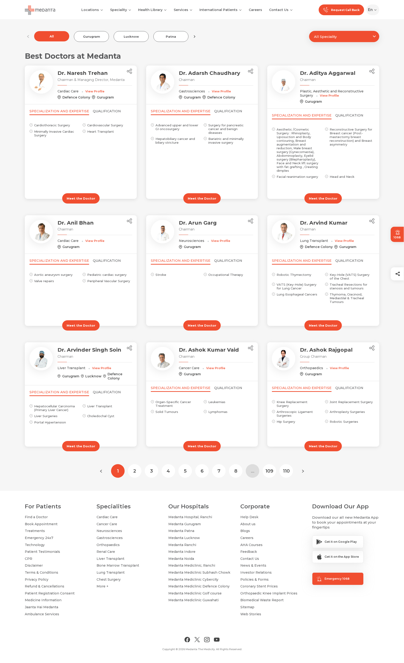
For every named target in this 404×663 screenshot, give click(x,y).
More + (102, 586)
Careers (255, 10)
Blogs (245, 531)
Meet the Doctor (81, 198)
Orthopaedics (108, 545)
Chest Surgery (109, 579)
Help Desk (249, 517)
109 (269, 471)
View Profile (95, 91)
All (52, 36)
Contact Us (279, 10)
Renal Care (106, 552)
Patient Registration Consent (50, 593)
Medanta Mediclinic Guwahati (193, 600)
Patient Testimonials (42, 552)
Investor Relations (256, 572)
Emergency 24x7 (39, 538)
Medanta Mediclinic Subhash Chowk (199, 572)
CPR (28, 559)
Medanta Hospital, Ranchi (190, 517)
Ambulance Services (42, 614)
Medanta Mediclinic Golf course (195, 593)
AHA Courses (251, 545)
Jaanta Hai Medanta (41, 607)
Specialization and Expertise (59, 111)
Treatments (35, 531)
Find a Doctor (36, 517)
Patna (171, 36)
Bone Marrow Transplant (118, 565)
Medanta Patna (181, 531)
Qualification (107, 111)
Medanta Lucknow (184, 538)
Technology (35, 545)
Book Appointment (41, 524)
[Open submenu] (129, 9)
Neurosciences (109, 531)
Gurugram (91, 36)
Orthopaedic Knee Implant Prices (268, 593)
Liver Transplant (110, 559)
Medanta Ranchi (182, 545)
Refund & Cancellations (44, 586)
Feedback (248, 552)
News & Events (253, 565)
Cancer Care (107, 524)
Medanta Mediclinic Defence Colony (199, 586)
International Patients (218, 10)
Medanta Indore (181, 552)
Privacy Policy (36, 579)
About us (248, 524)
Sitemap (247, 607)
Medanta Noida (181, 559)
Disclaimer (34, 565)
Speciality (118, 10)
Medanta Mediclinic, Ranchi (191, 565)
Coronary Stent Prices (259, 586)
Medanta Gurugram (184, 524)
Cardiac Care (107, 517)
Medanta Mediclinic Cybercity (193, 579)
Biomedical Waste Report (262, 600)
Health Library (150, 10)
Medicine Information (43, 600)
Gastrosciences (110, 538)
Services (181, 10)
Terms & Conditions (41, 572)
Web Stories (250, 614)
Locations (90, 10)
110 (286, 471)
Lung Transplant (111, 572)
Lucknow (131, 36)
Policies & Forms (254, 579)
